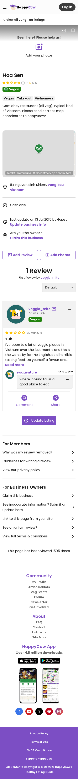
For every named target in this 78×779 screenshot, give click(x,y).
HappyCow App (39, 646)
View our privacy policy (21, 469)
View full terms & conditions (25, 536)
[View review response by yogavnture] (9, 374)
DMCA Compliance (39, 750)
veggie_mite (50, 278)
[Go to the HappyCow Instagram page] (59, 711)
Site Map (39, 637)
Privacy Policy (39, 733)
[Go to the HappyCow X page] (39, 711)
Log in (67, 7)
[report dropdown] (69, 309)
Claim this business (26, 238)
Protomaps (24, 173)
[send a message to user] (54, 309)
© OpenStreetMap (44, 173)
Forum (39, 597)
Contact (39, 627)
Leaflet (11, 173)
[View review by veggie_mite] (16, 314)
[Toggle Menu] (4, 7)
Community (39, 576)
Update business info (28, 224)
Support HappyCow (39, 758)
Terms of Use (39, 742)
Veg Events (39, 592)
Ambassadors (39, 587)
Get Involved (39, 607)
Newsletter (39, 602)
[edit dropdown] (67, 379)
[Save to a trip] (64, 30)
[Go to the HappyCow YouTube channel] (29, 711)
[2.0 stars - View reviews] (11, 83)
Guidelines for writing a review (26, 461)
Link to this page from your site (27, 518)
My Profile (39, 582)
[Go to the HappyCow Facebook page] (19, 711)
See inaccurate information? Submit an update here (34, 507)
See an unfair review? (19, 527)
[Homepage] (23, 7)
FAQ (39, 622)
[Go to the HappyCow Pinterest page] (49, 711)
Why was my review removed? (27, 452)
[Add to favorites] (73, 30)
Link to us (39, 632)
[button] (39, 149)
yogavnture (27, 372)
